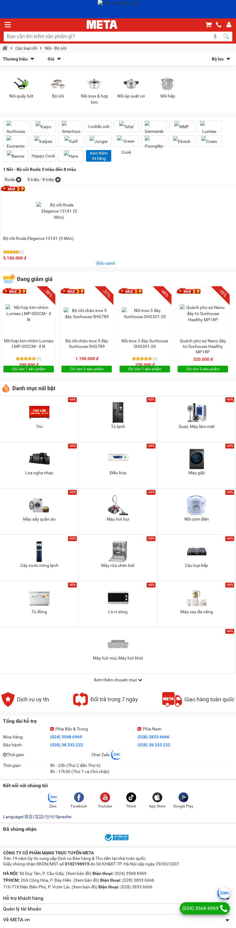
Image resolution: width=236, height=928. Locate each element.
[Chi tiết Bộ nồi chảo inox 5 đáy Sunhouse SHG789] (87, 314)
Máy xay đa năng (196, 611)
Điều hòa (118, 472)
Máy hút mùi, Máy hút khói (118, 658)
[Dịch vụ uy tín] (25, 705)
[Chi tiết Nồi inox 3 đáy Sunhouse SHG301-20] (145, 314)
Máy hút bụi (118, 519)
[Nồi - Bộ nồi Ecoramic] (15, 144)
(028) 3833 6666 (153, 736)
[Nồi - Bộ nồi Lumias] (209, 129)
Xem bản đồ (78, 873)
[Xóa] (18, 179)
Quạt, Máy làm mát (197, 426)
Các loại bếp (196, 565)
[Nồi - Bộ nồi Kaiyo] (43, 126)
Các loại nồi (26, 48)
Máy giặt (196, 472)
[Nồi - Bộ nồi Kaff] (71, 141)
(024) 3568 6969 (66, 736)
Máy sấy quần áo (39, 519)
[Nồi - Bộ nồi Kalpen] (43, 141)
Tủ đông (39, 611)
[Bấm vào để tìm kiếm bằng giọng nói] (215, 36)
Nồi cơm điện (196, 519)
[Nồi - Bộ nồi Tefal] (126, 126)
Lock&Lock (98, 126)
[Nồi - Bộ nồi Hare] (71, 156)
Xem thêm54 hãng (99, 156)
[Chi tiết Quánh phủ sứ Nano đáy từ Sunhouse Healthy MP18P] (203, 314)
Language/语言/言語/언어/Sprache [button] (37, 816)
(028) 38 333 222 (66, 744)
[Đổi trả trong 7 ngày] (105, 705)
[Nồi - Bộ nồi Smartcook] (71, 129)
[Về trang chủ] (102, 24)
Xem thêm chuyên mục (116, 679)
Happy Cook (43, 155)
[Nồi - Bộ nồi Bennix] (15, 156)
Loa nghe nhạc (39, 472)
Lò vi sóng (118, 611)
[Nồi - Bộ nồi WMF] (181, 126)
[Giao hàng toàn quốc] (198, 705)
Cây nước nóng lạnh (39, 565)
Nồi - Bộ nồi (55, 48)
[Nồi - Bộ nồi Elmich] (181, 141)
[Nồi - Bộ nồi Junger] (98, 141)
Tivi (39, 426)
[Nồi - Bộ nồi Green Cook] (126, 147)
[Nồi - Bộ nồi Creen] (209, 141)
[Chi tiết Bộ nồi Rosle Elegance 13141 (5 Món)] (59, 211)
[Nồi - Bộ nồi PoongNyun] (154, 144)
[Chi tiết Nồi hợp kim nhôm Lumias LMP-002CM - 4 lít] (29, 314)
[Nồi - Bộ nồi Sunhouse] (15, 129)
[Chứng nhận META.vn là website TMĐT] (116, 840)
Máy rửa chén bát (118, 565)
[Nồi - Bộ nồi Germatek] (154, 129)
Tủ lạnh (118, 426)
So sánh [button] (107, 263)
